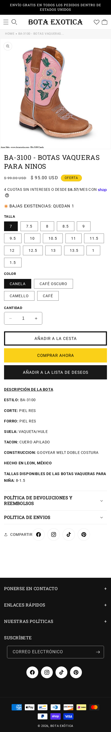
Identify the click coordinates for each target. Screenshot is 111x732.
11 (73, 238)
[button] (6, 22)
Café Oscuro (53, 284)
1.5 (13, 262)
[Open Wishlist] (96, 22)
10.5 (52, 238)
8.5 (66, 226)
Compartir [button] (21, 534)
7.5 (29, 226)
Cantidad (13, 308)
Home (9, 33)
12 (12, 250)
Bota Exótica (61, 726)
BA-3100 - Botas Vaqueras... (41, 33)
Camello (19, 296)
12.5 (33, 250)
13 (53, 250)
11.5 (94, 238)
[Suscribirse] (98, 652)
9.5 (13, 238)
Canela (18, 284)
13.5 (74, 250)
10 (32, 238)
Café (48, 296)
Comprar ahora (55, 355)
